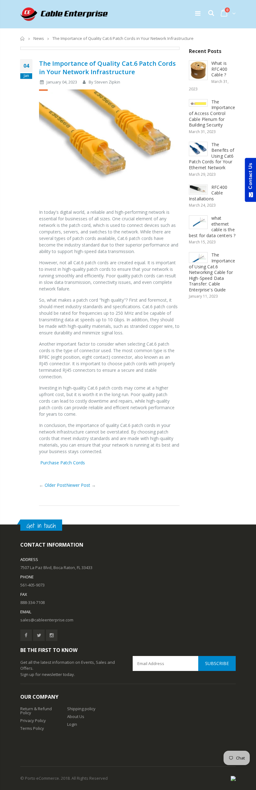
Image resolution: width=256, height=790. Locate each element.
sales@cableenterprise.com (46, 620)
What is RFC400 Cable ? (219, 69)
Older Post (55, 485)
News (38, 38)
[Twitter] (39, 635)
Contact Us (250, 177)
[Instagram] (51, 635)
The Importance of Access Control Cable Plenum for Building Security (212, 113)
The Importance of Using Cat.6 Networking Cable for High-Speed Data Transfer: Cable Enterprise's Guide (212, 272)
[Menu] (197, 13)
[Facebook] (26, 635)
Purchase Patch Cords (62, 463)
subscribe (217, 663)
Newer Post (78, 485)
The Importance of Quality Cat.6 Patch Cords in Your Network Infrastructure (107, 67)
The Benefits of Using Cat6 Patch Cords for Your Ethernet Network (211, 155)
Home (22, 38)
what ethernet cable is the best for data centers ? (212, 226)
